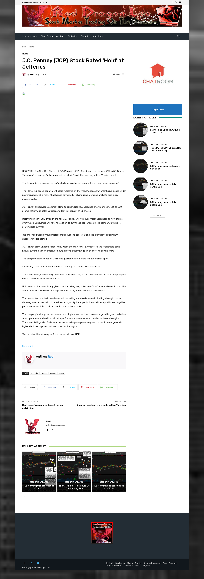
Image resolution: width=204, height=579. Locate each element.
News (31, 47)
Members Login (30, 36)
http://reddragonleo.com (55, 425)
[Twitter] (176, 2)
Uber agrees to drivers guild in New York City (101, 405)
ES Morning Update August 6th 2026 (109, 487)
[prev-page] (24, 497)
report (53, 373)
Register (146, 565)
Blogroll (84, 36)
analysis (34, 373)
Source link (27, 346)
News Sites (97, 36)
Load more (156, 215)
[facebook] (47, 429)
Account (129, 565)
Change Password (152, 563)
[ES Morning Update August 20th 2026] (39, 471)
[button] (178, 36)
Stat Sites (72, 36)
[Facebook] (173, 2)
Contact (60, 36)
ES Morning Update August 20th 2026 (39, 487)
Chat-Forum (47, 36)
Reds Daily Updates (39, 482)
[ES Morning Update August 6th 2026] (109, 471)
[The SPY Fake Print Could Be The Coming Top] (74, 471)
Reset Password (170, 563)
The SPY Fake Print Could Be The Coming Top (74, 487)
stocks (61, 373)
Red (32, 74)
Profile (138, 563)
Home (24, 47)
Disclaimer (120, 563)
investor (44, 373)
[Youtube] (180, 2)
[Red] (24, 74)
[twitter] (53, 429)
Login (137, 565)
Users (130, 563)
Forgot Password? (114, 565)
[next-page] (29, 497)
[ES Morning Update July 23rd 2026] (140, 202)
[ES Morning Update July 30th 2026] (140, 184)
